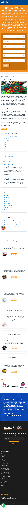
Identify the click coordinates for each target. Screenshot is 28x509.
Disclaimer (3, 479)
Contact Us (3, 460)
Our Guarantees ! (8, 201)
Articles (6, 146)
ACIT (14, 503)
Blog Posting (7, 209)
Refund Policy (4, 482)
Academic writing (4, 466)
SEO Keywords (7, 144)
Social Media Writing (5, 469)
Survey (5, 148)
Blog (2, 457)
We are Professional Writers (10, 195)
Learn (4, 2)
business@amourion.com (11, 498)
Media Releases (7, 140)
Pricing (2, 459)
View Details (14, 254)
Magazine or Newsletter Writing (11, 136)
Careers (2, 456)
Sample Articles (7, 199)
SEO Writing (7, 142)
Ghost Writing (3, 471)
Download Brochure (10, 156)
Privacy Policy (4, 481)
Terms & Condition (4, 484)
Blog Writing (7, 138)
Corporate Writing (4, 465)
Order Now (4, 128)
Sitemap (2, 485)
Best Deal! (6, 197)
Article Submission (8, 207)
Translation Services (5, 472)
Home (2, 76)
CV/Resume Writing (5, 468)
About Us (3, 455)
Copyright (3, 478)
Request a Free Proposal (9, 205)
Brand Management (5, 473)
